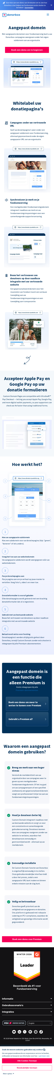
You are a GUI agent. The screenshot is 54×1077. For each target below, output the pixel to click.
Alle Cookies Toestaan (27, 1061)
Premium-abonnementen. (27, 690)
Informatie (7, 998)
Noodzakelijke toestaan (27, 1068)
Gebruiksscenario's (12, 1005)
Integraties (8, 1011)
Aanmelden (29, 7)
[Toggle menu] (48, 15)
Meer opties (7, 1073)
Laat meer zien (43, 1056)
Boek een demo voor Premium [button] (27, 939)
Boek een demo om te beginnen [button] (27, 49)
